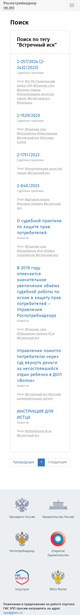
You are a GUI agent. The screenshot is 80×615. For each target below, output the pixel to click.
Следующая (57, 462)
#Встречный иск (39, 98)
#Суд (40, 251)
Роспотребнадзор (19, 5)
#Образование (47, 133)
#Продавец (24, 102)
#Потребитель (26, 133)
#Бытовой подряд (37, 199)
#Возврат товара (29, 90)
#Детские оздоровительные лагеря (39, 396)
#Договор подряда (30, 204)
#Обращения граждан (32, 333)
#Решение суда (43, 85)
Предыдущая (23, 462)
